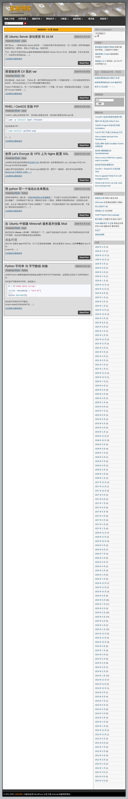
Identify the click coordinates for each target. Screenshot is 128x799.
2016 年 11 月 (100, 537)
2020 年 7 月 (100, 381)
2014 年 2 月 (100, 671)
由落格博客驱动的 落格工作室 (107, 78)
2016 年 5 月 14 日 (82, 107)
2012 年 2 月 (100, 764)
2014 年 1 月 (100, 676)
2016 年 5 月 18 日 (82, 72)
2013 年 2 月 (100, 722)
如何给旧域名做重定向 (104, 165)
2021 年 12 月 (100, 339)
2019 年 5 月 (100, 419)
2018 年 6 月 (100, 457)
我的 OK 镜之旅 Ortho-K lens (107, 121)
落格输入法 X (100, 61)
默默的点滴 (99, 198)
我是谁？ (104, 19)
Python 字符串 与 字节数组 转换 (26, 266)
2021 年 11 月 (100, 343)
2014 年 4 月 (100, 663)
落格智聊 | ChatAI (102, 54)
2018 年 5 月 (100, 461)
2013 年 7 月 (100, 701)
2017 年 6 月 (100, 507)
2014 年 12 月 (100, 634)
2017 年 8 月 (100, 499)
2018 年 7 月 (100, 453)
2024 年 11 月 (100, 289)
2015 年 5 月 (100, 612)
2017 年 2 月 (100, 524)
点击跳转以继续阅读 (13, 59)
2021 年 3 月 (100, 360)
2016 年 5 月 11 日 (82, 224)
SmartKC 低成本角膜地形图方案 (108, 117)
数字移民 (99, 219)
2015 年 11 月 (100, 587)
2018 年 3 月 (100, 470)
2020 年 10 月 (100, 377)
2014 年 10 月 (100, 642)
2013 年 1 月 (100, 726)
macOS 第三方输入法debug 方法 (108, 132)
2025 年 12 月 (100, 255)
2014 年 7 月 (100, 650)
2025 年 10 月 (100, 259)
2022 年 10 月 (100, 314)
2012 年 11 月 (100, 734)
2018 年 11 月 (100, 436)
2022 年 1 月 (100, 335)
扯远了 (98, 230)
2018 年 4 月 (100, 465)
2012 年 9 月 (100, 739)
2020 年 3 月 (100, 398)
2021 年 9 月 (100, 348)
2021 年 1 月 (100, 369)
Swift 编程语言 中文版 (104, 223)
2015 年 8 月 (100, 600)
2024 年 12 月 (100, 285)
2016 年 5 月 (100, 562)
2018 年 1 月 (100, 478)
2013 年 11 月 (100, 684)
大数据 (63, 19)
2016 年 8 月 (100, 549)
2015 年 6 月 (100, 608)
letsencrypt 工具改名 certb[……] (18, 172)
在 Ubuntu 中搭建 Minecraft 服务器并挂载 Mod (36, 223)
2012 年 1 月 (100, 768)
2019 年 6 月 (100, 415)
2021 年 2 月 (100, 365)
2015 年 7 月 (100, 604)
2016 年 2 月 (100, 575)
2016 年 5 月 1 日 (83, 266)
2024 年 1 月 (100, 297)
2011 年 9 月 (100, 772)
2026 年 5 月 (100, 247)
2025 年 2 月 (100, 276)
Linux (24, 41)
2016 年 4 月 (100, 566)
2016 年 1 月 (100, 579)
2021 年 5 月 (100, 352)
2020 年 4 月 (100, 394)
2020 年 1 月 (100, 402)
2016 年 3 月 (100, 570)
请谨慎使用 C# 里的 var (21, 71)
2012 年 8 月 (100, 743)
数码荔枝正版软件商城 (104, 47)
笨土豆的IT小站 (101, 206)
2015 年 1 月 (100, 629)
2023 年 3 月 (100, 301)
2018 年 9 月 (100, 444)
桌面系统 (77, 19)
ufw (37, 48)
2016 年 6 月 (100, 558)
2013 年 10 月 (100, 688)
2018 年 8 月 (100, 449)
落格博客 (21, 8)
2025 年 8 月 (100, 268)
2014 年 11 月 (100, 638)
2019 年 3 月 (100, 428)
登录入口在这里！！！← (105, 87)
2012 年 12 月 (100, 730)
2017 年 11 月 (100, 486)
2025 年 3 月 (100, 272)
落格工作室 (9, 19)
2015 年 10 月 (100, 591)
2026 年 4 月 (100, 251)
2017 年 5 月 (100, 512)
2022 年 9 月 (100, 318)
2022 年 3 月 (100, 327)
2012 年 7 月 (100, 747)
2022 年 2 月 (100, 331)
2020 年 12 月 (100, 373)
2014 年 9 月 (100, 646)
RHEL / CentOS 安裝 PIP (22, 106)
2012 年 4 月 (100, 755)
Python (25, 193)
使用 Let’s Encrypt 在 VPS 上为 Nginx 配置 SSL (37, 153)
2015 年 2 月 (100, 625)
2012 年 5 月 (100, 751)
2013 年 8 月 (100, 697)
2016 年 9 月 (100, 545)
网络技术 (50, 19)
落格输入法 (99, 211)
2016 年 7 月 (100, 554)
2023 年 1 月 (100, 306)
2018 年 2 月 (100, 474)
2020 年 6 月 (100, 386)
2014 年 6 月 (100, 654)
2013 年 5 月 (100, 709)
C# (23, 76)
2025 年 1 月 (100, 281)
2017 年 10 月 (100, 491)
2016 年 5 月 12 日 (82, 189)
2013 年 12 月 (100, 680)
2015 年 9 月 (100, 596)
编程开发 (36, 19)
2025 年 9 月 (100, 264)
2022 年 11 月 (100, 310)
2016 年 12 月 (100, 533)
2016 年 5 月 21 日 (82, 37)
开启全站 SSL (33, 162)
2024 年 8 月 (100, 293)
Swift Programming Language (107, 215)
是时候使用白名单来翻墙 (40, 197)
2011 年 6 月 (100, 776)
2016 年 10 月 (100, 541)
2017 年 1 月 (100, 528)
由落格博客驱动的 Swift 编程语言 (108, 82)
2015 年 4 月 (100, 617)
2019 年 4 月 (100, 423)
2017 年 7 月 (100, 503)
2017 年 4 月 (100, 516)
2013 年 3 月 (100, 718)
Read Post (84, 63)
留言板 (91, 19)
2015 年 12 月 (100, 583)
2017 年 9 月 (100, 495)
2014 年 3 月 (100, 667)
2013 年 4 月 (100, 713)
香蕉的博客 (99, 234)
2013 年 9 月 (100, 692)
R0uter (17, 41)
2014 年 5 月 (100, 659)
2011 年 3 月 (100, 781)
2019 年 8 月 (100, 407)
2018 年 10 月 (100, 440)
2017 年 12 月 (100, 482)
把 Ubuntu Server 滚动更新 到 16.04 (29, 36)
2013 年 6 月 (100, 705)
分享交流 (22, 19)
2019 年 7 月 (100, 411)
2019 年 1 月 (100, 432)
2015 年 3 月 (100, 621)
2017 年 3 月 (100, 520)
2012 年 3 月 (100, 760)
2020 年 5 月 (100, 390)
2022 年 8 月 (100, 323)
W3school (99, 202)
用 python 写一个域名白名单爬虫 (27, 188)
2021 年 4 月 (100, 356)
